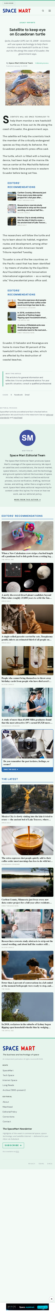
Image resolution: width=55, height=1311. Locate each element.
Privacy (31, 1164)
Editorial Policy (10, 1111)
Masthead (8, 1106)
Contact (7, 1121)
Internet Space (10, 1080)
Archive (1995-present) (14, 1090)
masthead (17, 418)
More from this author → (27, 500)
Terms (41, 1164)
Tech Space (8, 1075)
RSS (17, 1151)
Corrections (8, 1116)
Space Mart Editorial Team (21, 63)
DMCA (49, 1164)
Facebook (18, 395)
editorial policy (34, 494)
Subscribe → (13, 1145)
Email (27, 395)
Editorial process (42, 63)
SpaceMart (8, 1070)
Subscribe (9, 3)
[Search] (43, 10)
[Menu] (49, 10)
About (6, 1101)
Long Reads (8, 1085)
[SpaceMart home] (17, 10)
